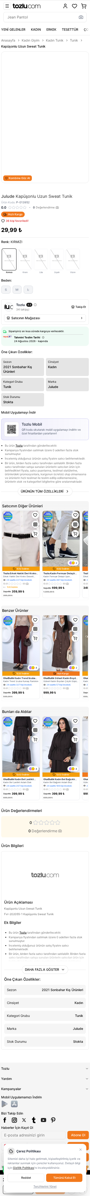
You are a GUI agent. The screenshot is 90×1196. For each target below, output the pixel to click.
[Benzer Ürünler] (35, 524)
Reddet (26, 1177)
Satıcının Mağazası (25, 318)
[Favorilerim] (74, 6)
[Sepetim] (84, 6)
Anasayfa (8, 40)
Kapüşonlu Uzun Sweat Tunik (23, 46)
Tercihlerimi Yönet (45, 1186)
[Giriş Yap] (65, 6)
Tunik (74, 40)
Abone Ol (78, 1135)
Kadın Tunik (54, 40)
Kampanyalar (11, 1089)
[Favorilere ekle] (35, 515)
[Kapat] (80, 1149)
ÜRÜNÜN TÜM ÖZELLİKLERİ (42, 491)
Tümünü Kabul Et (64, 1177)
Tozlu (19, 445)
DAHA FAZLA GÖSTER (42, 969)
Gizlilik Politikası (23, 1167)
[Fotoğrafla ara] (81, 17)
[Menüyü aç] (7, 6)
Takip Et (80, 307)
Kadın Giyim (30, 40)
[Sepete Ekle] (35, 533)
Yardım (6, 1079)
